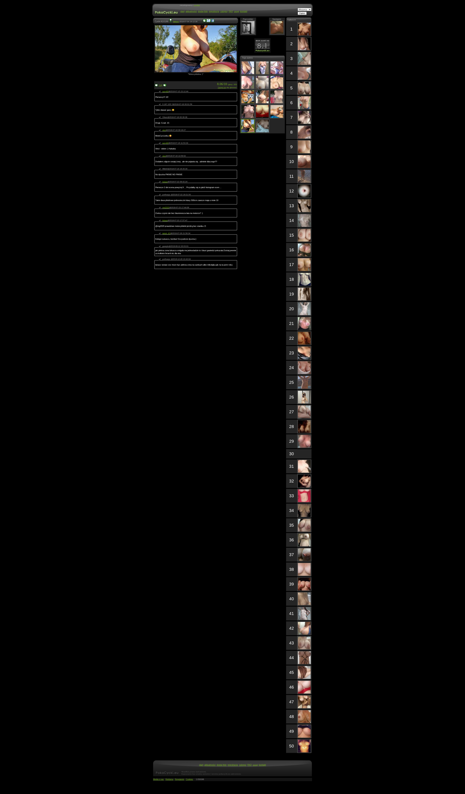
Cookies (189, 779)
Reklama (169, 779)
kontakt (243, 11)
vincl (164, 130)
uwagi (236, 11)
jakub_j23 (166, 233)
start (182, 11)
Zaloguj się (222, 88)
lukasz (176, 22)
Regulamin (179, 779)
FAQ (231, 11)
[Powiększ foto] (204, 21)
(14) (160, 85)
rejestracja (214, 11)
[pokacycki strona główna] (166, 16)
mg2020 (165, 207)
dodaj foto (203, 11)
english (197, 5)
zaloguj (224, 11)
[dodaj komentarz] (164, 86)
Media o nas (158, 779)
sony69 (165, 91)
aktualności (191, 11)
